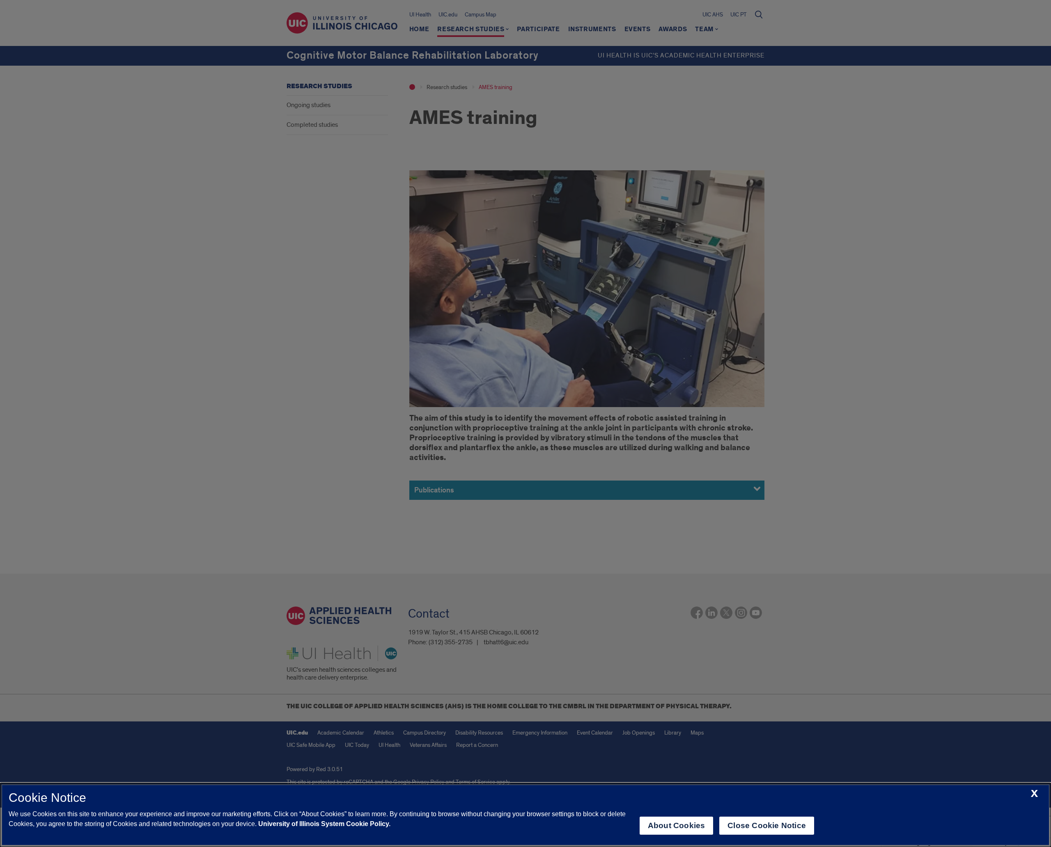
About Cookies (676, 825)
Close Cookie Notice (766, 825)
